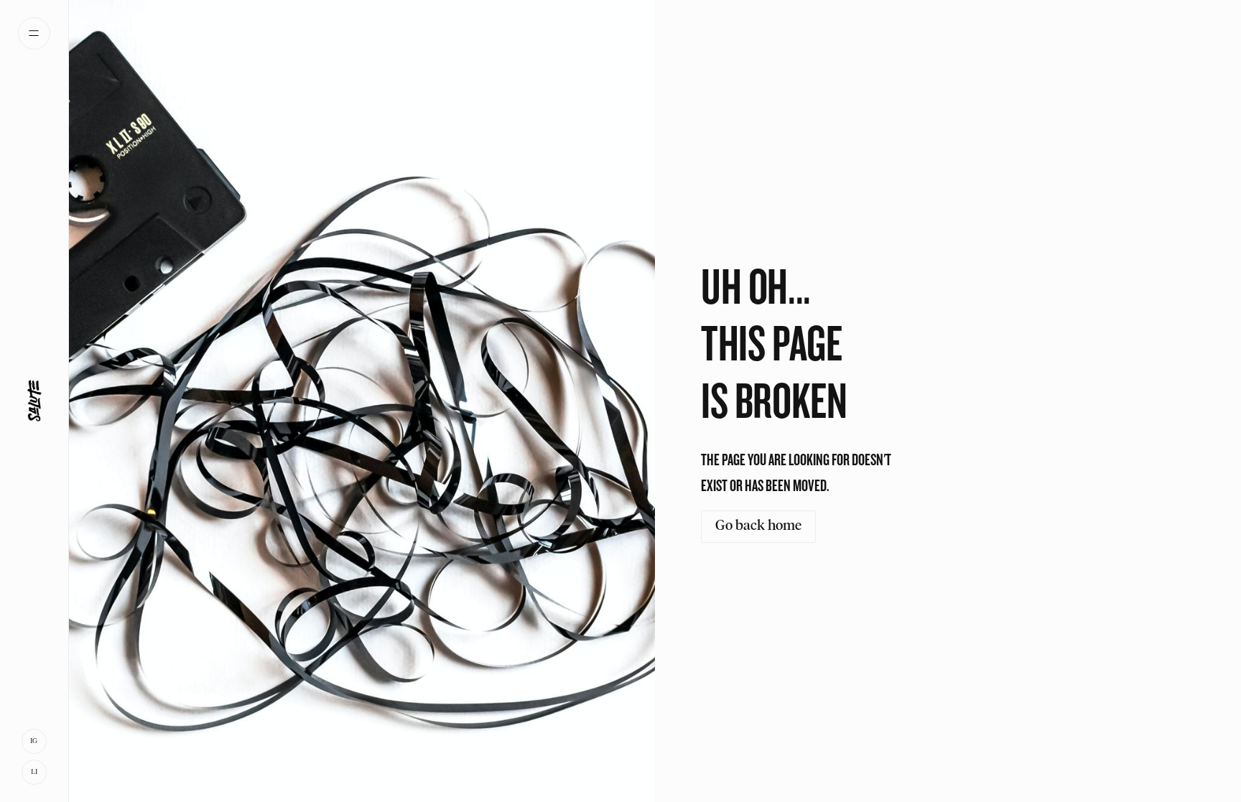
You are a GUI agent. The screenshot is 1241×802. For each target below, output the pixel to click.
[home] (34, 401)
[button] (34, 33)
